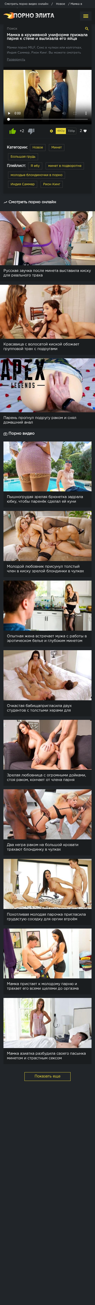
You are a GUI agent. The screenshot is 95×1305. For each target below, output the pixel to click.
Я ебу (35, 166)
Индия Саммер (23, 184)
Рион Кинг (51, 184)
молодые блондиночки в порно (36, 175)
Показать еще (47, 1076)
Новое (38, 147)
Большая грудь (23, 156)
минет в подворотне (64, 166)
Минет (56, 147)
